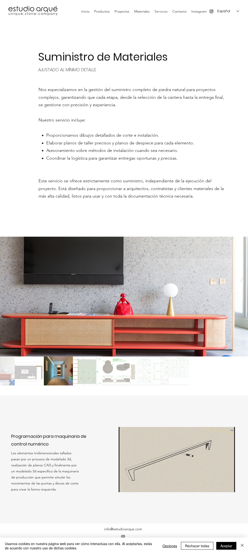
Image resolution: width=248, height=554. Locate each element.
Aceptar (226, 545)
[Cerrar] (242, 545)
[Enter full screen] (228, 486)
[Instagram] (211, 11)
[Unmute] (133, 486)
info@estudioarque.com (123, 529)
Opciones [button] (170, 545)
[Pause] (125, 486)
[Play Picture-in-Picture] (220, 486)
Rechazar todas (197, 545)
